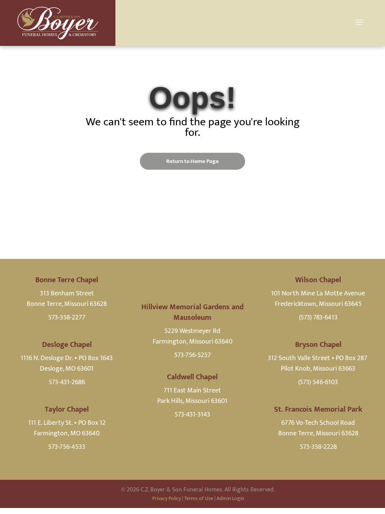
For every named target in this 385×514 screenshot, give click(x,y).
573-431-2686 (67, 382)
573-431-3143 (192, 414)
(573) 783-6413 (318, 317)
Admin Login (230, 498)
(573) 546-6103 (318, 382)
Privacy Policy (166, 498)
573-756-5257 (192, 355)
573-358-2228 (318, 447)
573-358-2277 (66, 317)
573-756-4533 (66, 447)
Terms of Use (198, 498)
